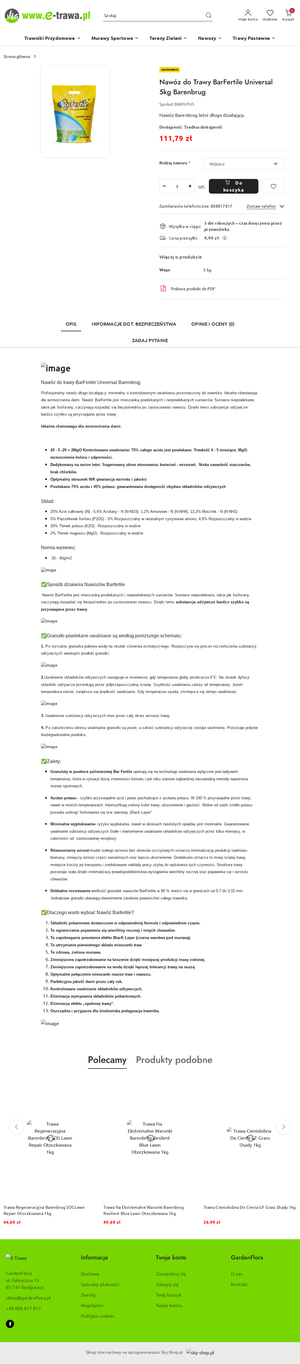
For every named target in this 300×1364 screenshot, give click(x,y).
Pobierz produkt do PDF (193, 288)
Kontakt (239, 1284)
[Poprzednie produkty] (16, 1127)
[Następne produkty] (283, 1127)
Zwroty (88, 1295)
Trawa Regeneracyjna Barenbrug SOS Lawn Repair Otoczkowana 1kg (44, 1210)
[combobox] (244, 164)
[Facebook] (10, 1324)
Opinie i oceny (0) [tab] (212, 323)
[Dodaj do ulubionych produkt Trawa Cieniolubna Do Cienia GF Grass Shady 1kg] (289, 1082)
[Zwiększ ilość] (189, 186)
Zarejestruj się (171, 1273)
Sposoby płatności (100, 1284)
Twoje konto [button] (171, 1257)
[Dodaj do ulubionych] (273, 186)
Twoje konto (169, 1305)
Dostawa (90, 1273)
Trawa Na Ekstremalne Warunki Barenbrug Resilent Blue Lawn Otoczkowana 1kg (143, 1210)
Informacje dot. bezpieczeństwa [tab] (134, 323)
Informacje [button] (94, 1257)
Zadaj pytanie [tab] (150, 340)
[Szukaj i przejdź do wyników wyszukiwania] (208, 15)
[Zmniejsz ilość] (164, 186)
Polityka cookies (98, 1316)
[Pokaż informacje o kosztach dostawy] (224, 238)
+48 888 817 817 (23, 1308)
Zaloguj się (167, 1284)
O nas (237, 1273)
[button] (52, 38)
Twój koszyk (168, 1295)
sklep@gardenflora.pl (28, 1297)
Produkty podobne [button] (174, 1059)
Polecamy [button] (107, 1059)
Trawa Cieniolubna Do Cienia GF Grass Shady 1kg (250, 1207)
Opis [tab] (71, 323)
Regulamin (92, 1305)
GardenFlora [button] (247, 1257)
